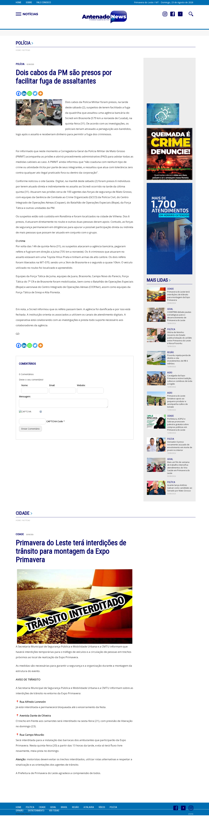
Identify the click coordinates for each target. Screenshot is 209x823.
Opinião (19, 810)
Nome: (24, 385)
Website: (81, 385)
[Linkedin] (24, 93)
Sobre (29, 2)
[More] (40, 93)
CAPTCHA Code (54, 421)
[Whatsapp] (29, 93)
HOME (18, 50)
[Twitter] (35, 93)
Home (18, 2)
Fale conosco (44, 2)
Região (75, 807)
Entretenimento (36, 810)
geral (53, 807)
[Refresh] (41, 411)
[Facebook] (18, 93)
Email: (52, 385)
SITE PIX (190, 814)
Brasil (64, 807)
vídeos (102, 807)
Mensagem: (25, 396)
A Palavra (89, 807)
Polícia (23, 43)
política (30, 807)
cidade (23, 513)
